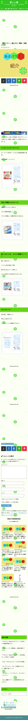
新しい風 (14, 2)
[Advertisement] (14, 27)
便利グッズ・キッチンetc (8, 443)
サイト (3, 493)
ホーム (2, 8)
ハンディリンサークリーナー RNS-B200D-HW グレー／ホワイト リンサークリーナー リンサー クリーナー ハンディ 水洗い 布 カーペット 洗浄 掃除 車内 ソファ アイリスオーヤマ (17, 173)
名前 (3, 480)
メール (3, 486)
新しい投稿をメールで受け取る (10, 502)
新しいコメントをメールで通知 (10, 499)
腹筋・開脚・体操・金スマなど (11, 8)
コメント (4, 465)
